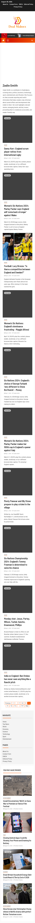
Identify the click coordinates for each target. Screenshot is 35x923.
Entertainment (7, 739)
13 (15, 706)
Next (27, 706)
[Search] (32, 40)
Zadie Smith (17, 158)
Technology (6, 734)
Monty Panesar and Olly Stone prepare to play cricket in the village (17, 504)
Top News (6, 724)
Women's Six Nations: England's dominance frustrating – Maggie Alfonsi (16, 326)
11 (7, 706)
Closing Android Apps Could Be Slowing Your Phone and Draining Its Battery (17, 840)
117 (22, 706)
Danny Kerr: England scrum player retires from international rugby (16, 151)
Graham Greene (19, 809)
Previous (8, 703)
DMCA (21, 4)
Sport (5, 145)
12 (11, 706)
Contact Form (13, 4)
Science (5, 732)
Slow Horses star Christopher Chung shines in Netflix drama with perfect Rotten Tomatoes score (17, 911)
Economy (5, 729)
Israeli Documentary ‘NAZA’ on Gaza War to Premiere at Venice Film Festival (17, 803)
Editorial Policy (28, 4)
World (4, 726)
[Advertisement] (17, 63)
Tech (4, 835)
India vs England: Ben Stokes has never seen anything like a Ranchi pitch (17, 678)
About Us (5, 4)
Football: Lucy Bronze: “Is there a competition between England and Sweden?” (17, 269)
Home (4, 722)
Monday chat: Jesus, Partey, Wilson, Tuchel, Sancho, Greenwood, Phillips (17, 621)
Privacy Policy (18, 7)
